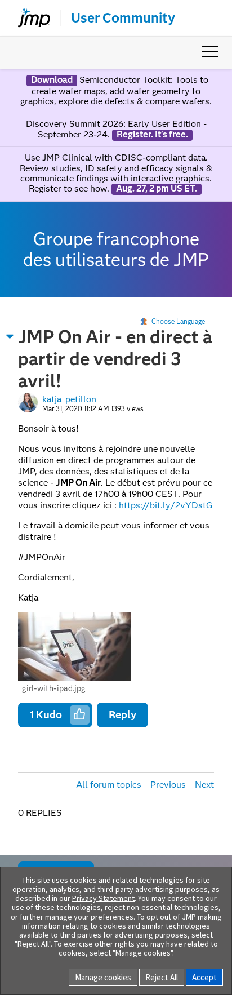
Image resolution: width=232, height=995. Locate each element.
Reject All (161, 977)
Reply (122, 714)
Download (52, 80)
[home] (29, 18)
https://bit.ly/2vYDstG (166, 505)
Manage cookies (103, 977)
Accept (204, 977)
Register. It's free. (152, 135)
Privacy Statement (103, 898)
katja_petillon (69, 399)
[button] (10, 336)
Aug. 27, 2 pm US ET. (156, 189)
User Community (123, 18)
